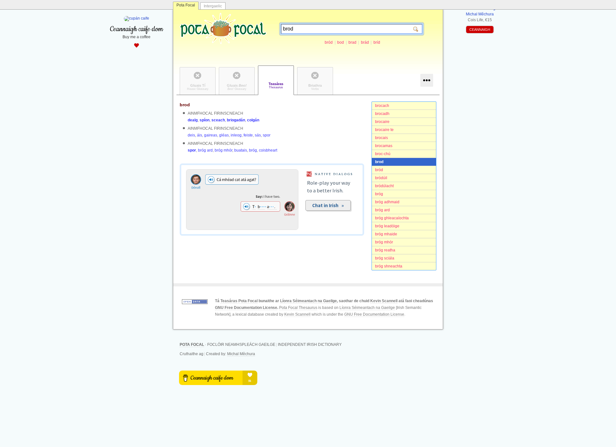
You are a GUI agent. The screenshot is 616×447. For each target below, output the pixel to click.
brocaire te (384, 129)
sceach (218, 120)
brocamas (383, 146)
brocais (381, 138)
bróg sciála (384, 258)
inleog (236, 135)
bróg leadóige (387, 226)
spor (266, 135)
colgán (253, 120)
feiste (248, 135)
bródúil (381, 178)
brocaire (382, 121)
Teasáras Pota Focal (239, 301)
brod (379, 162)
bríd (376, 42)
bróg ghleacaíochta (392, 218)
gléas (224, 135)
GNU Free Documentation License (246, 307)
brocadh (382, 113)
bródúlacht (384, 186)
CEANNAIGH (479, 29)
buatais (240, 150)
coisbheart (268, 150)
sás (258, 135)
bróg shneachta (388, 266)
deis (191, 135)
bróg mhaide (386, 234)
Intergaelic (213, 6)
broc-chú (382, 154)
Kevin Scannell (384, 301)
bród (329, 42)
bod (340, 42)
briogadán (236, 120)
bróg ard (382, 210)
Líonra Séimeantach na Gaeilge (308, 301)
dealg (193, 120)
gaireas (210, 135)
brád (365, 42)
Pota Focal (185, 5)
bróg (379, 194)
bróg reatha (385, 250)
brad (352, 42)
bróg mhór (384, 242)
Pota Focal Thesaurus (298, 307)
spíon (205, 120)
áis (199, 135)
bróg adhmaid (387, 202)
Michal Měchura (241, 354)
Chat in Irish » (328, 205)
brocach (382, 105)
